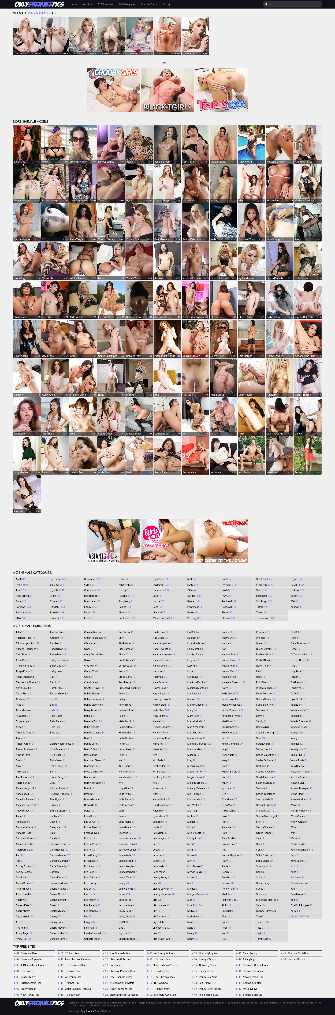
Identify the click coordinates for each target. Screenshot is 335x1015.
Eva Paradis (92, 905)
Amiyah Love (24, 754)
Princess (262, 637)
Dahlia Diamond (93, 704)
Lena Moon (160, 872)
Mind (191, 849)
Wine (295, 827)
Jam (122, 810)
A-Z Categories (126, 4)
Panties (193, 601)
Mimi (191, 844)
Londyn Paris (195, 654)
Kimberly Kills (162, 777)
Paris (226, 833)
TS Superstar (72, 994)
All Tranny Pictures (164, 953)
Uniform (297, 590)
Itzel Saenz (126, 766)
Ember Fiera (92, 827)
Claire (89, 660)
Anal (20, 579)
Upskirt (296, 595)
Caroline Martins (60, 860)
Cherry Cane (57, 922)
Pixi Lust (227, 911)
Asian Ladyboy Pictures (78, 988)
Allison (21, 727)
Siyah (260, 838)
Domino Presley (94, 782)
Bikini (55, 595)
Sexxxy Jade (264, 799)
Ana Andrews (25, 777)
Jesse (124, 894)
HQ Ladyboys (161, 983)
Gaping (125, 607)
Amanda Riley (25, 732)
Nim (225, 738)
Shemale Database (253, 971)
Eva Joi (89, 888)
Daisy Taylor (92, 710)
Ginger (123, 654)
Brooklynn (57, 799)
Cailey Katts (58, 827)
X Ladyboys (249, 959)
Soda (260, 844)
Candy (55, 838)
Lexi (157, 883)
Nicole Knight (230, 699)
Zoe (294, 899)
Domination (92, 601)
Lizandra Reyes (196, 643)
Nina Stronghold (232, 743)
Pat (225, 849)
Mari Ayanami (196, 727)
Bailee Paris (58, 654)
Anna (20, 816)
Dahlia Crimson (94, 699)
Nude (192, 584)
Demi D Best (92, 749)
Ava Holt (22, 927)
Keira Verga (161, 704)
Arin (20, 855)
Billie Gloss (57, 754)
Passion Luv (229, 844)
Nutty (226, 782)
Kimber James (163, 766)
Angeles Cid (25, 794)
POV (226, 595)
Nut (225, 777)
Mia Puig (193, 810)
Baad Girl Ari (58, 649)
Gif (121, 637)
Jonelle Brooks (129, 938)
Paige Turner (230, 810)
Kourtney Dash (162, 805)
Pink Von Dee (230, 899)
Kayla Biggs (161, 693)
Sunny (260, 888)
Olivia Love (229, 799)
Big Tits (57, 590)
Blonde (56, 601)
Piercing (194, 618)
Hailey (123, 699)
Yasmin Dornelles (302, 849)
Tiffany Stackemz (301, 654)
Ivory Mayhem (128, 777)
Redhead (229, 601)
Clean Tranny (250, 953)
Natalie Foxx (230, 665)
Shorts (227, 612)
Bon (54, 771)
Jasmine (125, 833)
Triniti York (297, 688)
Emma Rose (92, 844)
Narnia (226, 643)
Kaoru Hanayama (164, 654)
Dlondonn (91, 777)
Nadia (192, 911)
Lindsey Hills (161, 927)
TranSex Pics (72, 983)
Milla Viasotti (196, 833)
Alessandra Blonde (28, 682)
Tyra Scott (298, 699)
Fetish (124, 579)
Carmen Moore (60, 855)
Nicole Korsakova (232, 704)
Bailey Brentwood (60, 660)
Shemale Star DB (252, 994)
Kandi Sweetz (162, 649)
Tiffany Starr (300, 660)
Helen (123, 715)
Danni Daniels (93, 727)
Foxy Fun (90, 927)
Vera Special (298, 766)
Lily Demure (161, 916)
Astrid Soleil (23, 894)
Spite (260, 877)
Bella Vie (55, 732)
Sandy (261, 721)
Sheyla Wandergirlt (267, 816)
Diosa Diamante (94, 771)
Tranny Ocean (28, 988)
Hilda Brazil (126, 721)
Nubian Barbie (231, 771)
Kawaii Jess (160, 688)
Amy (20, 766)
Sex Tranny (205, 983)
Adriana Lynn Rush (27, 643)
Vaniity (297, 732)
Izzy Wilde (126, 788)
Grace (123, 671)
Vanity (295, 738)
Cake (53, 833)
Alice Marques (24, 710)
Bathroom (24, 612)
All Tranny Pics (73, 977)
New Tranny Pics (30, 994)
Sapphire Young (267, 732)
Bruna (55, 805)
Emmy (89, 849)
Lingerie (159, 612)
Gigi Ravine (126, 643)
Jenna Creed (127, 860)
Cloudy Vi (91, 671)
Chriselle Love (58, 938)
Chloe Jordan (59, 933)
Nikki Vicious (230, 732)
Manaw (193, 699)
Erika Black (91, 860)
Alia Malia (23, 699)
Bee (54, 699)
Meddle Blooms (196, 766)
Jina (122, 927)
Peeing (192, 612)
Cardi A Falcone (60, 844)
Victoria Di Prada (301, 771)
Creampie (92, 579)
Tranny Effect (72, 971)
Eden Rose (91, 816)
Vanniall (297, 743)
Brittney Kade (59, 788)
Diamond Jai (92, 766)
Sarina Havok (264, 749)
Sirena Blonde (264, 833)
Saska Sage (263, 766)
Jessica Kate (127, 905)
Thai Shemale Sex (209, 994)
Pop (225, 933)
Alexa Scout (24, 688)
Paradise (228, 827)
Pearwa (228, 883)
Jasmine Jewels (130, 838)
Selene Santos (266, 782)
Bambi (55, 682)
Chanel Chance (60, 888)
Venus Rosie (298, 760)
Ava (19, 922)
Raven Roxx (263, 665)
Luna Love (194, 676)
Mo (190, 883)
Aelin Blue (23, 654)
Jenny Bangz (127, 888)
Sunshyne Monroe (268, 899)
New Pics (87, 4)
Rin (259, 671)
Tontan (295, 676)
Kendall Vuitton (162, 738)
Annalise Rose (24, 833)
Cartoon (56, 872)
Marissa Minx (196, 749)
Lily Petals (159, 922)
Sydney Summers (267, 911)
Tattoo (262, 607)
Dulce (89, 810)
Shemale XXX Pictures (255, 965)
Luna (191, 671)
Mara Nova (194, 715)
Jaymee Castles (129, 849)
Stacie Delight (264, 883)
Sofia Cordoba (265, 855)
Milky (191, 827)
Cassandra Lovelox (61, 883)
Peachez (228, 877)
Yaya (294, 855)
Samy (260, 715)
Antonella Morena (27, 838)
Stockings (264, 601)
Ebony (90, 607)
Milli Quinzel (194, 838)
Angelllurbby (24, 810)
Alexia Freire (23, 693)
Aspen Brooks (25, 883)
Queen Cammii (266, 649)
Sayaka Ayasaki (266, 771)
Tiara (295, 637)
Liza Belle (193, 637)
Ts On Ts (298, 584)
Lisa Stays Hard (163, 938)
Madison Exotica (197, 682)
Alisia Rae (23, 715)
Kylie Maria (160, 816)
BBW (21, 618)
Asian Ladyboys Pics (121, 988)
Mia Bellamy (195, 794)
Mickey (192, 816)
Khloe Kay (160, 749)
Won (294, 833)
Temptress (263, 938)
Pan (225, 821)
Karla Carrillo (162, 665)
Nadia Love (195, 916)
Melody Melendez (198, 788)
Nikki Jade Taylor (233, 715)
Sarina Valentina (267, 754)
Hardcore (127, 618)
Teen (261, 612)
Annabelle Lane (26, 827)
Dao (88, 738)
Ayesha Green (58, 632)
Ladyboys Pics (206, 971)
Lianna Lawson (163, 888)
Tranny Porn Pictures (210, 988)
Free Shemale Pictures (77, 959)
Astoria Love (23, 888)
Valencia (296, 704)
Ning (225, 749)
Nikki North (229, 721)
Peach (227, 872)
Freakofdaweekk (95, 933)
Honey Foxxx (127, 749)
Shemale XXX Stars (165, 994)
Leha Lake (159, 855)
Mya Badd (194, 905)
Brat (53, 782)
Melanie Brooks (197, 782)
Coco (88, 676)
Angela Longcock (26, 788)
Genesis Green (93, 938)
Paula (226, 866)
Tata (260, 927)
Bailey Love (57, 671)
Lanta (158, 827)
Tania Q (262, 922)
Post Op (228, 590)
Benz (54, 738)
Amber (21, 738)
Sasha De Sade (266, 760)
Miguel (192, 821)
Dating (166, 4)
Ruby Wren (263, 682)
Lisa (157, 933)
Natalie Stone (230, 676)
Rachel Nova (264, 660)
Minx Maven (195, 866)
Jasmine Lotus (128, 844)
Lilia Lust (159, 899)
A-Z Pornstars (105, 4)
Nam (191, 922)
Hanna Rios (126, 704)
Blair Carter (58, 760)
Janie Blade (127, 827)
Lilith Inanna (161, 905)
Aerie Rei (22, 660)
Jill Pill (124, 922)
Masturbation (163, 618)
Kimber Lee (161, 771)
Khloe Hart (160, 743)
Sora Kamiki (263, 866)
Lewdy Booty (161, 877)
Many (192, 710)
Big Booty (58, 579)
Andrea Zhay (24, 782)
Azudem (55, 643)
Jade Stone (127, 799)
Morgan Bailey (197, 894)
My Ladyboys (250, 988)
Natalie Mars (230, 671)
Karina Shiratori (163, 660)
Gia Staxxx (126, 632)
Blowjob (57, 607)
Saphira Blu (264, 727)
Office (192, 590)
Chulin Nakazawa (95, 637)
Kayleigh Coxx (162, 699)
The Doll (296, 632)
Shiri (260, 821)
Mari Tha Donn (197, 732)
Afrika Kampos (25, 665)
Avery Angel (24, 933)
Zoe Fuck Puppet (301, 905)
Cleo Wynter (92, 665)
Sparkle (261, 872)
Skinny (228, 618)
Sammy (262, 710)
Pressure (262, 632)
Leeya (158, 849)
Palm (226, 816)
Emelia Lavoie (92, 833)
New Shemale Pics (253, 977)
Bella (54, 710)
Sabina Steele (265, 699)
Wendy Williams (301, 810)
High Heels (160, 579)
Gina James (126, 649)
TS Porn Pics (72, 953)
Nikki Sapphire (230, 727)
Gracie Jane (127, 676)
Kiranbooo (159, 788)
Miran (192, 877)
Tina (294, 665)
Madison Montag (197, 688)
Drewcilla (91, 805)
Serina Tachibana (267, 794)
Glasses (125, 612)
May (191, 760)
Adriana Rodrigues (27, 649)
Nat (225, 649)
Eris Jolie (90, 872)
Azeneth (56, 637)
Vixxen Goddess (301, 799)
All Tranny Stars (207, 965)
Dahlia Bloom (93, 693)
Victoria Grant (300, 777)
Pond (226, 922)
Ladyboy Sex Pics (297, 959)
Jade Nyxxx (126, 794)
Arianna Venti (24, 844)
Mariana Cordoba (199, 743)
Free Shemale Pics (120, 953)
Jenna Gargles (128, 866)
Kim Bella (159, 760)
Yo (294, 866)
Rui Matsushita (266, 688)
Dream (89, 794)
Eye (88, 916)
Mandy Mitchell (198, 704)
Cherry (55, 916)
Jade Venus (127, 805)
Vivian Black (299, 794)
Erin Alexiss (92, 866)
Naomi (227, 632)
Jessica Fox (127, 899)
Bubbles (56, 816)
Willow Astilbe (299, 821)
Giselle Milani (127, 660)
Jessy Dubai (127, 916)
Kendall (158, 721)
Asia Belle (23, 877)
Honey (124, 743)
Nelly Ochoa (230, 693)
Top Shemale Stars (75, 965)
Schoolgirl (229, 607)
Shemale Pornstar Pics (122, 971)
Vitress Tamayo (301, 788)
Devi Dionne (91, 754)
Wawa (296, 805)
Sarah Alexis (264, 743)
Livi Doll (193, 632)
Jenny (124, 883)
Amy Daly (22, 771)
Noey (225, 760)
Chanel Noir (58, 894)
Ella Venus (91, 821)
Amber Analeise (26, 749)
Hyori (123, 754)
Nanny (192, 938)
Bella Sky (56, 727)
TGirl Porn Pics (162, 959)
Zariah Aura (299, 894)
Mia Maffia (194, 805)
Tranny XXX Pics (208, 959)
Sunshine (262, 894)
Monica (192, 888)
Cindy (89, 649)
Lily (156, 911)
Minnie (192, 855)
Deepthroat (92, 595)
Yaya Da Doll (298, 860)
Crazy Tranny (28, 977)
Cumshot (92, 590)
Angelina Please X (27, 799)
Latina (159, 601)
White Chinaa (299, 816)
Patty (226, 860)
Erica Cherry (92, 855)
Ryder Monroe (265, 693)
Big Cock (57, 584)
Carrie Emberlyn (59, 866)
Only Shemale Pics (90, 1011)
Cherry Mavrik (59, 927)
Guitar (124, 693)
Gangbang (126, 601)
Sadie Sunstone (266, 704)
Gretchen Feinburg (130, 688)
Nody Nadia (229, 754)
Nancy (192, 933)
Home (74, 4)
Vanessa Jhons (300, 727)
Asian (22, 584)
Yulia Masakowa (300, 883)
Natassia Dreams (233, 682)
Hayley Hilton (127, 710)
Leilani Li (159, 860)
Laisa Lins (160, 821)
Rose (260, 676)
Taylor (260, 933)
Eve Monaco (92, 911)
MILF (191, 579)
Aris (19, 860)
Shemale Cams (148, 4)
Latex (157, 595)
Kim (156, 754)
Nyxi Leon (229, 788)
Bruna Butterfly (60, 810)
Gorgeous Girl (128, 665)
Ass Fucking (24, 595)
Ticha (295, 649)
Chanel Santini (59, 899)
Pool (226, 579)
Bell (53, 704)
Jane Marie (126, 821)
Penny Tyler (230, 888)
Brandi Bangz (59, 777)
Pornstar (229, 584)
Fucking (126, 595)
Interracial (161, 584)
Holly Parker (127, 732)
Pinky (226, 905)
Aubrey (21, 899)
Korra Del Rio (161, 799)
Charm (54, 905)
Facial (89, 612)
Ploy (226, 916)
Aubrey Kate (24, 905)
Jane (122, 816)
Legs (158, 607)
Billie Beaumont (59, 749)
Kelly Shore (161, 715)
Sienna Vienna (265, 827)
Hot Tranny (116, 965)
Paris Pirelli (229, 838)
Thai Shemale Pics (164, 977)
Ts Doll (295, 693)
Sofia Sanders (265, 860)
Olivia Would (229, 805)
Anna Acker (23, 821)
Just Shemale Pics (31, 983)
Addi (20, 632)
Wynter (295, 838)
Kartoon (159, 671)
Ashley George (26, 872)
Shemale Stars (29, 953)
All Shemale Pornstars (122, 983)
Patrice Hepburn (232, 855)
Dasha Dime (91, 743)
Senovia (261, 788)
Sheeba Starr (265, 810)
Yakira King (298, 844)
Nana (191, 927)
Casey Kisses (59, 877)
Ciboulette (91, 643)
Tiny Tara (297, 671)
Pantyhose (195, 607)
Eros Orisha (92, 877)
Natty (226, 688)
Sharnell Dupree (266, 805)
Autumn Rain (25, 916)
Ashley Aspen (25, 866)
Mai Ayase (194, 693)
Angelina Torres (27, 805)
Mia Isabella (196, 799)
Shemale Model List (298, 953)
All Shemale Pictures (32, 965)
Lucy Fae (193, 660)
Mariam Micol (196, 738)
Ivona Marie (127, 771)
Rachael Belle (265, 654)
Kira (156, 782)
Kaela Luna (160, 632)
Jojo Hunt (125, 933)
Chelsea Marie (59, 911)
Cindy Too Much (94, 654)
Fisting (124, 590)
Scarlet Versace (266, 777)
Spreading (264, 595)
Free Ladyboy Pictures (166, 965)
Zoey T (296, 911)
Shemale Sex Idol (252, 983)
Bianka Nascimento (62, 743)
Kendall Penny (162, 732)
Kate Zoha (160, 682)
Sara (260, 738)
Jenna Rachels (128, 872)
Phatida (227, 894)
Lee (156, 844)
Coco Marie (91, 682)
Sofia (260, 849)
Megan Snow (196, 777)
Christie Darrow (93, 632)
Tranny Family (162, 988)
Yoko (295, 872)
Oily (225, 794)
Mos (191, 899)
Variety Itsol (299, 749)
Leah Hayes (161, 838)
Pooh (226, 927)
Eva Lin (89, 894)
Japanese (161, 590)
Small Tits (264, 584)
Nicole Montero (232, 710)
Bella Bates (58, 715)
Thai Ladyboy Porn (209, 953)
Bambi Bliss (57, 688)
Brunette (57, 618)
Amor (20, 760)
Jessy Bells (126, 911)
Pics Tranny (27, 971)
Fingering (126, 584)
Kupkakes (160, 810)
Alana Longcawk (26, 676)
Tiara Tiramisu (300, 643)
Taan (260, 916)
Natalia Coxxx (231, 660)
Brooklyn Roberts (61, 794)
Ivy (121, 782)
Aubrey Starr (24, 911)
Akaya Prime (24, 671)
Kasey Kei (160, 676)
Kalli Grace (160, 637)
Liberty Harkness (164, 894)
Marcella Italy (196, 721)
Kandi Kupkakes (162, 643)
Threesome (265, 618)
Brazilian (57, 612)
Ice (122, 760)
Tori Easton (298, 682)
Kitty (157, 794)
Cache (55, 821)
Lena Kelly (160, 866)
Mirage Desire (196, 872)
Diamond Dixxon (94, 760)
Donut (89, 788)
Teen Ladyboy (162, 971)
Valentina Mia (300, 710)
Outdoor (194, 595)
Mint (191, 860)
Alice (20, 704)
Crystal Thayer (94, 688)
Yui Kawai (297, 877)
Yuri (294, 888)
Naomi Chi (229, 637)
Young (296, 607)
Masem (193, 754)
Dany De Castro (94, 732)
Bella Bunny (57, 721)
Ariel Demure (25, 849)
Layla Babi (160, 833)
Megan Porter (196, 771)
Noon (226, 766)
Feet (88, 618)
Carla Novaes (59, 849)
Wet (294, 601)
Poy (225, 938)
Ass (21, 590)
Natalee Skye (231, 654)
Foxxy (89, 922)
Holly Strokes (127, 738)
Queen (261, 643)
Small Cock (264, 579)
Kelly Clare (161, 710)
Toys (296, 579)
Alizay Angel (24, 721)
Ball (53, 676)
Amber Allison (24, 743)
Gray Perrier (127, 682)
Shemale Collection (120, 959)
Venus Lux (298, 754)
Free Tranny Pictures (121, 977)
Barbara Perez (59, 693)
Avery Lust (23, 938)
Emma (89, 838)
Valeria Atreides (301, 721)
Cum (89, 584)
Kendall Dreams (163, 727)
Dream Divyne (93, 799)
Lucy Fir (192, 665)
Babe (21, 601)
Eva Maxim (92, 899)
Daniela (89, 715)
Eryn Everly (91, 883)
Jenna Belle (127, 855)
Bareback (23, 607)
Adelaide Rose (25, 637)
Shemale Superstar (31, 959)
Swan (261, 905)
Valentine (297, 715)
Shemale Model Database (124, 994)
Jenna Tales (127, 877)
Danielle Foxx (93, 721)
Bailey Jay (58, 665)
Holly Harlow (127, 727)
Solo (261, 590)
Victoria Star (298, 782)
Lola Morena (195, 649)
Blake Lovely (58, 766)
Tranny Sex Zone (208, 977)
